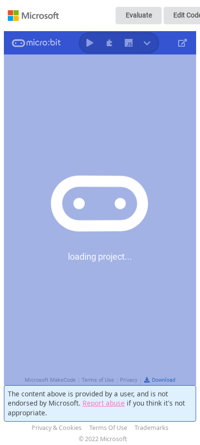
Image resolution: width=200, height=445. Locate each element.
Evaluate (139, 15)
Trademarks (151, 428)
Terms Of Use (108, 428)
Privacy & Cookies (57, 428)
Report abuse (104, 403)
